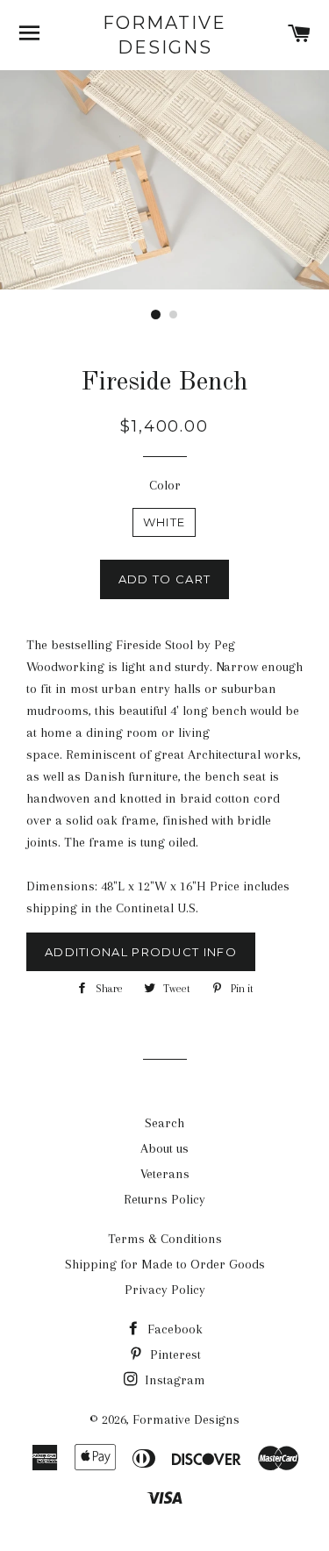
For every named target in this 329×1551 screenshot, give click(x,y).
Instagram (173, 1380)
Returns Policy (164, 1199)
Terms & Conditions (165, 1239)
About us (164, 1148)
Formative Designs (164, 35)
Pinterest (174, 1354)
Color (165, 485)
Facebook (173, 1329)
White (164, 522)
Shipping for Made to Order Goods (165, 1264)
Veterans (165, 1174)
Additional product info (141, 952)
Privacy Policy (165, 1289)
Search (164, 1123)
